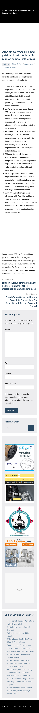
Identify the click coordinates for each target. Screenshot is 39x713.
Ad (6, 363)
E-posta (8, 373)
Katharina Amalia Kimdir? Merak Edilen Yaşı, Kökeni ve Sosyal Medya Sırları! (19, 691)
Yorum (8, 330)
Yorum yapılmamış (9, 67)
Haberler (6, 64)
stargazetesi (28, 64)
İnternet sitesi (10, 384)
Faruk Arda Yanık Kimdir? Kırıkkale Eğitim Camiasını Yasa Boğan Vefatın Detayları (20, 654)
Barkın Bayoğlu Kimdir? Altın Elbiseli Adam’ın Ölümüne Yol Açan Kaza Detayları (18, 663)
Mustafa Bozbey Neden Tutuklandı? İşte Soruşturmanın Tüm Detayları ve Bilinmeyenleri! (19, 645)
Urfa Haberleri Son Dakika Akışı (19, 639)
